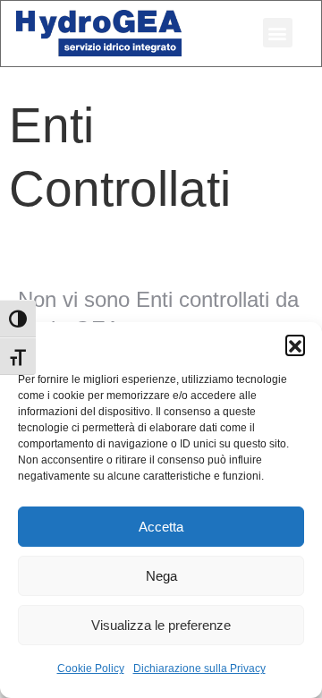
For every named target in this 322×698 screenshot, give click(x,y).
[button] (295, 344)
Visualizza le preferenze (161, 625)
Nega (161, 575)
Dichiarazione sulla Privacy (199, 668)
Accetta (161, 526)
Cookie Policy (90, 668)
